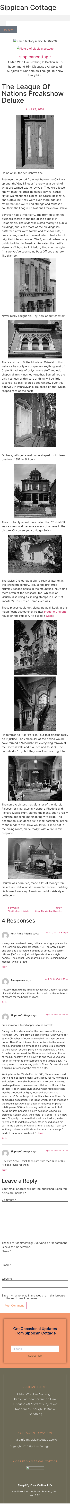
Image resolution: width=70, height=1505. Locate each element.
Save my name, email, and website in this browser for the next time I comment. (34, 1297)
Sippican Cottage (28, 7)
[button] (35, 18)
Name (6, 1251)
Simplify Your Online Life (35, 1485)
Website (7, 1278)
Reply (4, 967)
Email (6, 1265)
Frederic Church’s (55, 611)
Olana (49, 615)
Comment (9, 1199)
